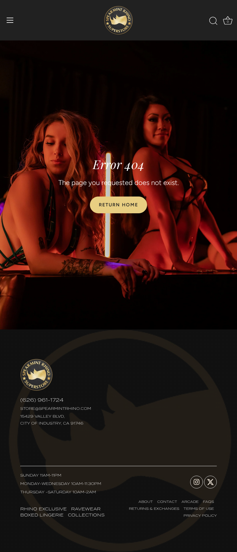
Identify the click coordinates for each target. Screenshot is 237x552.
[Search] (213, 21)
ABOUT (145, 501)
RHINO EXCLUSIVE (43, 509)
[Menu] (10, 20)
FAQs (208, 501)
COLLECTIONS (86, 515)
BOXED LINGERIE (42, 515)
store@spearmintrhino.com (55, 408)
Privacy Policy (200, 515)
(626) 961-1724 (42, 400)
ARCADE (190, 501)
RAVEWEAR (86, 509)
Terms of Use (199, 508)
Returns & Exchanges (154, 508)
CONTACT (167, 501)
